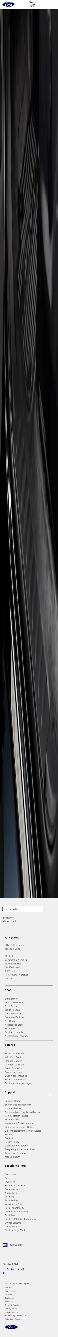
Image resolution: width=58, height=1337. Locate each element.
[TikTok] (3, 1272)
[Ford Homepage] (11, 1329)
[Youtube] (13, 1269)
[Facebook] (3, 1269)
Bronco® (8, 917)
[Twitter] (8, 1269)
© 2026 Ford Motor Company (17, 1284)
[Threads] (22, 1269)
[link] (8, 1287)
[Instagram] (18, 1269)
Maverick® (9, 921)
